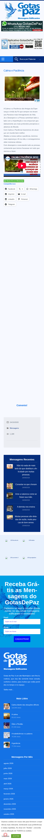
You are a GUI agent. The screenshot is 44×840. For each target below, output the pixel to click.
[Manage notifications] (5, 835)
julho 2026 (8, 768)
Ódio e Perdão (17, 724)
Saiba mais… (9, 690)
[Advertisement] (22, 308)
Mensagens (14, 428)
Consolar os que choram (26, 484)
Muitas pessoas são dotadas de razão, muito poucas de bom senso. (26, 519)
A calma (15, 714)
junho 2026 (8, 773)
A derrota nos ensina (26, 507)
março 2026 (8, 789)
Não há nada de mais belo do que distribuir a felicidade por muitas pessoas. (26, 470)
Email (6, 617)
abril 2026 (7, 784)
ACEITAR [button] (16, 836)
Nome (6, 627)
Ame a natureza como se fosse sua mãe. (26, 495)
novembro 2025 (10, 809)
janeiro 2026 (8, 799)
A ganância (16, 743)
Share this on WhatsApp (15, 181)
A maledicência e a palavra (22, 734)
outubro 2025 (9, 814)
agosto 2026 (8, 763)
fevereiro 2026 (9, 794)
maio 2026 (8, 779)
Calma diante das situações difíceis (25, 705)
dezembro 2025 (10, 804)
